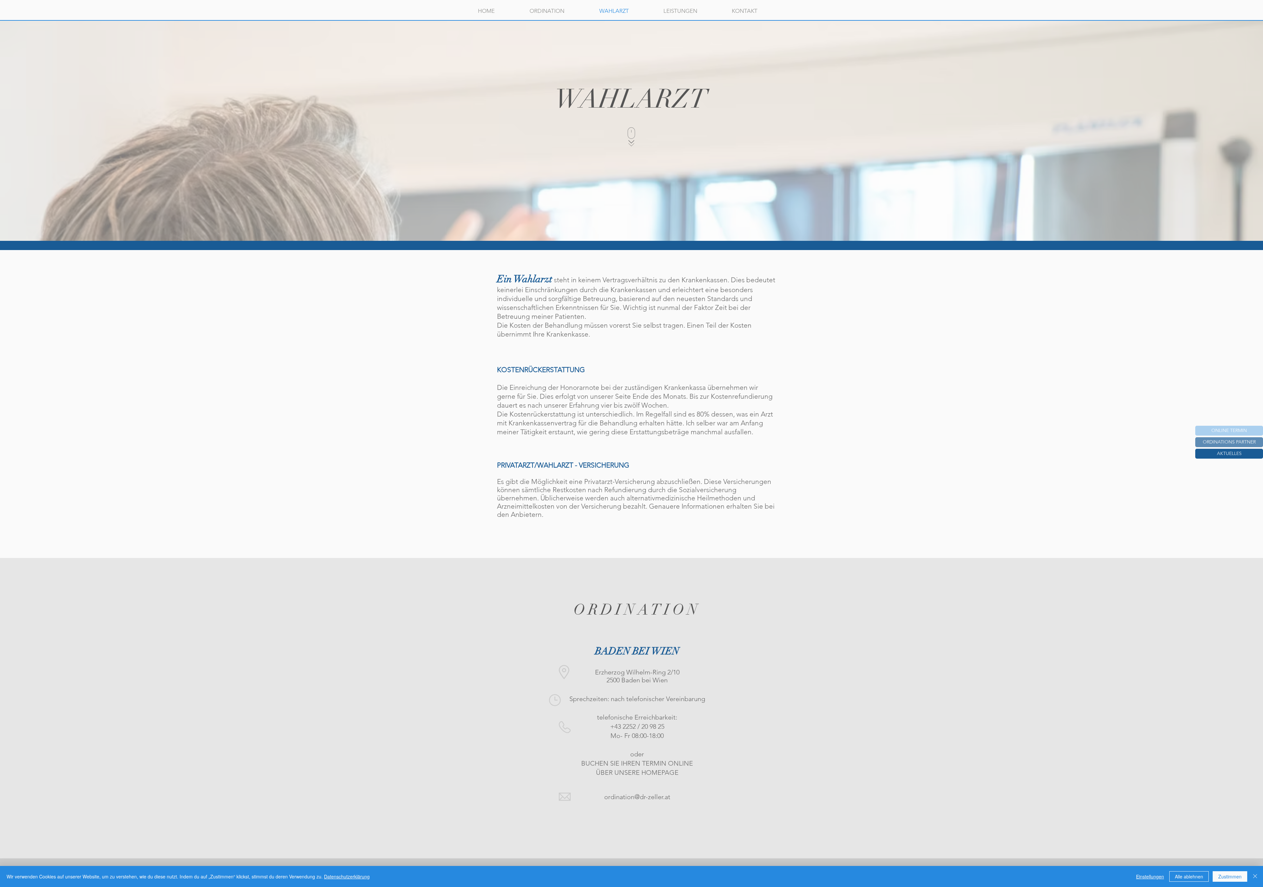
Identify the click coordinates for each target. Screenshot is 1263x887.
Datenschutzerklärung (347, 876)
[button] (1229, 454)
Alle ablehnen (1189, 876)
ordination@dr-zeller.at (637, 797)
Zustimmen (1230, 876)
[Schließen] (1255, 876)
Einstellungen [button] (1150, 876)
